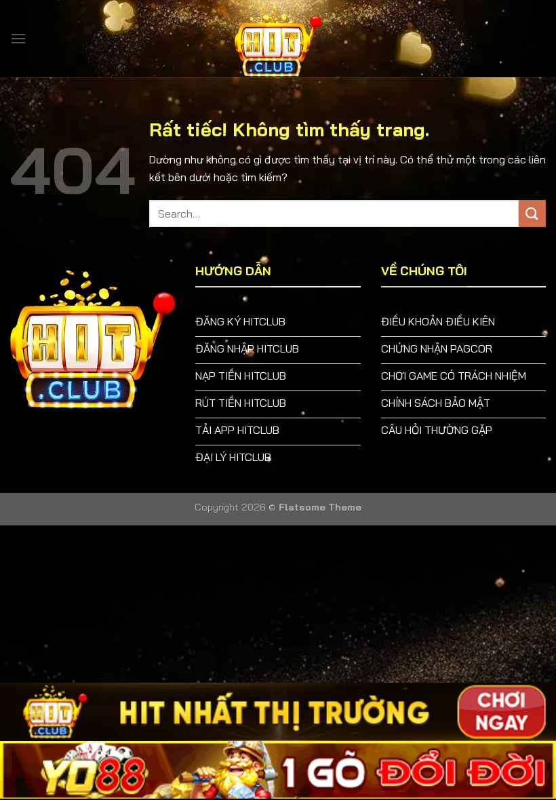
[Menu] (18, 38)
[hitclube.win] (278, 38)
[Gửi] (532, 213)
